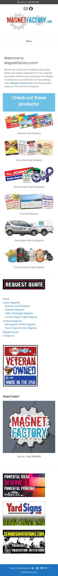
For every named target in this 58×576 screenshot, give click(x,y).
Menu (29, 41)
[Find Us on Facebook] (31, 8)
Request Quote (11, 332)
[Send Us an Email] (26, 8)
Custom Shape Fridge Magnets (21, 316)
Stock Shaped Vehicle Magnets (21, 328)
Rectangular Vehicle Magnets (20, 324)
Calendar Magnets (14, 309)
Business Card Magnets (17, 305)
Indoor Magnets (11, 302)
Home (6, 298)
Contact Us (8, 335)
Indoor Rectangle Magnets (19, 313)
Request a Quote (18, 83)
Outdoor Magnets (12, 321)
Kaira (28, 568)
